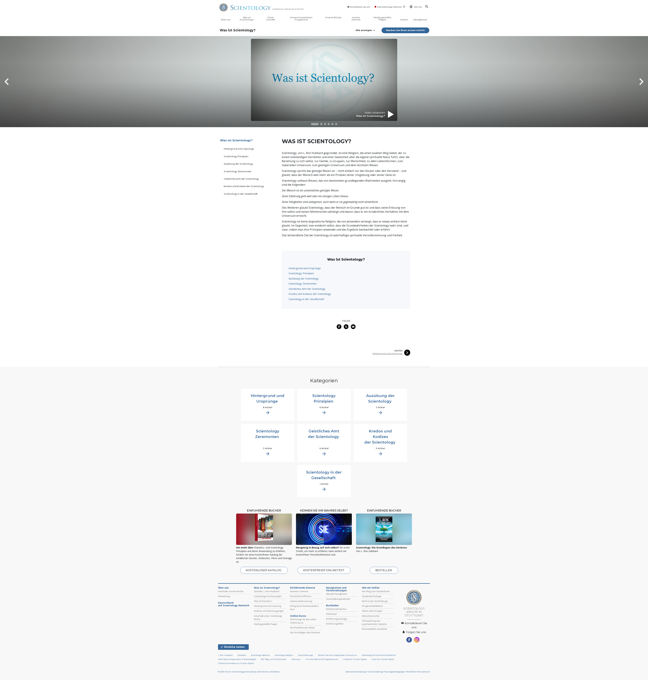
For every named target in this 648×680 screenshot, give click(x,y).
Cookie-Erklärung (375, 671)
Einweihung (224, 596)
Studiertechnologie (371, 596)
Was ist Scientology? (247, 18)
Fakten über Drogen (372, 610)
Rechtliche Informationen (418, 671)
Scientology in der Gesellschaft (306, 299)
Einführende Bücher (336, 609)
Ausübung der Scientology (304, 278)
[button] (315, 124)
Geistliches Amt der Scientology (307, 288)
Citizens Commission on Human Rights (236, 663)
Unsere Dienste (356, 18)
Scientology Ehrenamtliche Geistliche (379, 655)
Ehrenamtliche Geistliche (374, 628)
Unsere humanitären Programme (301, 18)
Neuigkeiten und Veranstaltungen (336, 589)
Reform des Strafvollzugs (375, 601)
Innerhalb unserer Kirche (230, 591)
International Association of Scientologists (237, 659)
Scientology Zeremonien (303, 283)
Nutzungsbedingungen (395, 671)
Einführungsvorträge (336, 618)
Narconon (296, 659)
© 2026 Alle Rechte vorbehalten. (249, 671)
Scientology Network (260, 655)
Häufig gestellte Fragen (382, 18)
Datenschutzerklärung (356, 671)
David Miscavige (305, 655)
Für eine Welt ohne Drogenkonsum (322, 659)
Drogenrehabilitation (372, 605)
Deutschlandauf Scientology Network (233, 604)
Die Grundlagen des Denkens (305, 632)
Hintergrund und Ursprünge (305, 268)
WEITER (398, 351)
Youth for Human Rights (382, 659)
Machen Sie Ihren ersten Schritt (405, 30)
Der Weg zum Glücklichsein (376, 591)
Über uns (226, 19)
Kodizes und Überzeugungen (269, 610)
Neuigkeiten (420, 19)
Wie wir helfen (371, 587)
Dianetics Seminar (299, 591)
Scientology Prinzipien (301, 273)
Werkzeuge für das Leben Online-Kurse (303, 621)
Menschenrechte (370, 615)
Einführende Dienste (302, 587)
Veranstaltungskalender (338, 598)
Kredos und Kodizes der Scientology (310, 293)
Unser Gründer (270, 18)
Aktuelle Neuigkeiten (336, 593)
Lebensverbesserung (301, 601)
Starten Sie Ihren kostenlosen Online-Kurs (337, 655)
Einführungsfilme (335, 623)
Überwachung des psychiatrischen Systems (374, 622)
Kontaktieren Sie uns (360, 7)
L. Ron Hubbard (225, 655)
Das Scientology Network (389, 7)
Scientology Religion (284, 655)
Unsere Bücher (333, 17)
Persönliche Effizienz (301, 596)
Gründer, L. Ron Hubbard (266, 591)
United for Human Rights (355, 659)
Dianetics (241, 655)
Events (404, 19)
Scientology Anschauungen (267, 596)
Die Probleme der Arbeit (302, 627)
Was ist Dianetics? (263, 601)
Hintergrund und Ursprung (267, 605)
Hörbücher (331, 613)
